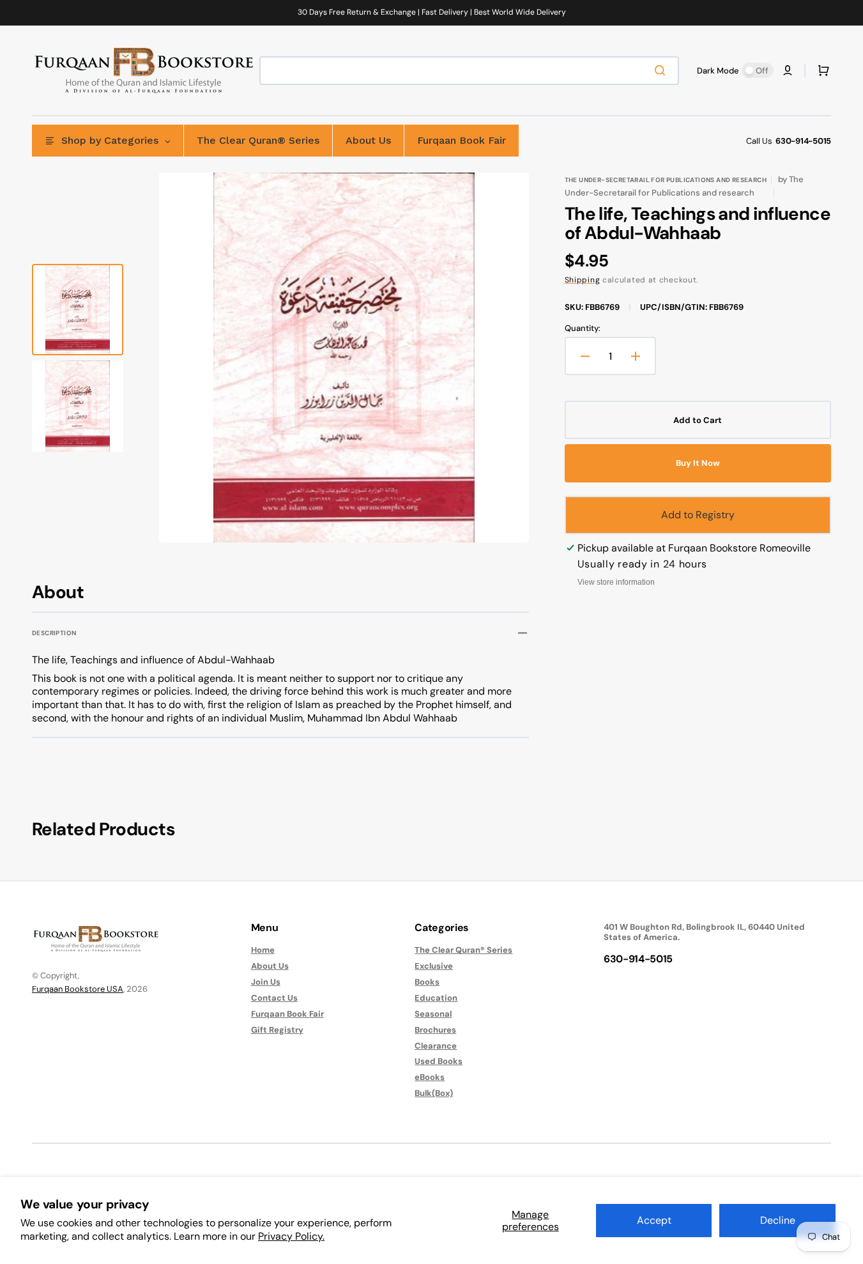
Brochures (435, 1029)
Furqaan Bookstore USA (77, 988)
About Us (270, 965)
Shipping (582, 280)
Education (436, 997)
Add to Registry (698, 514)
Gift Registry (277, 1029)
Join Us (265, 981)
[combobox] (469, 70)
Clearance (436, 1045)
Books (427, 981)
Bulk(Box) (434, 1093)
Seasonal (433, 1013)
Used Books (438, 1061)
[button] (788, 70)
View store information (616, 582)
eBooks (430, 1077)
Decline (777, 1220)
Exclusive (434, 965)
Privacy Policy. (291, 1236)
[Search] (662, 70)
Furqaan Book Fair (287, 1013)
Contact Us (274, 997)
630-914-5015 (803, 140)
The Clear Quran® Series (463, 950)
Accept (654, 1220)
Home (263, 950)
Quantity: (582, 328)
